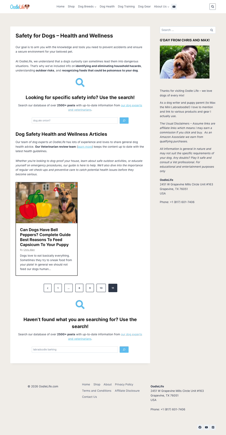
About (108, 384)
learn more (85, 146)
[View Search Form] (212, 6)
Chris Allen (29, 249)
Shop (71, 6)
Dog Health (107, 6)
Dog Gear (144, 6)
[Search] (124, 120)
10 (101, 288)
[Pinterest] (213, 427)
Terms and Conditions (96, 390)
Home (61, 6)
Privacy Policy (124, 384)
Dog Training (126, 6)
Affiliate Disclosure (127, 390)
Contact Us (89, 396)
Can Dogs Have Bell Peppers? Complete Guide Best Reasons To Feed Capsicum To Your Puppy (45, 237)
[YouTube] (174, 6)
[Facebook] (200, 427)
